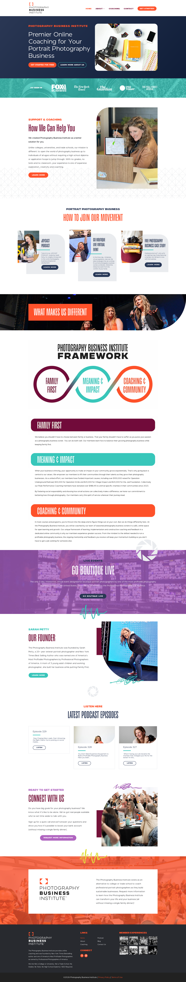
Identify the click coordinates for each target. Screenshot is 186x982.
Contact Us (102, 944)
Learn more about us (72, 65)
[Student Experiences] (124, 954)
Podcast (101, 938)
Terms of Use (117, 977)
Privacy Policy (104, 977)
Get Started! (147, 9)
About (99, 9)
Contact (129, 9)
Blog (99, 941)
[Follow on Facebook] (82, 955)
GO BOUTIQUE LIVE (93, 596)
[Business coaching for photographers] (124, 944)
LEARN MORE (38, 175)
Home (89, 9)
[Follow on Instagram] (86, 955)
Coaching (114, 9)
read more (39, 748)
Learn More (49, 267)
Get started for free (42, 65)
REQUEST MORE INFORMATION (58, 838)
